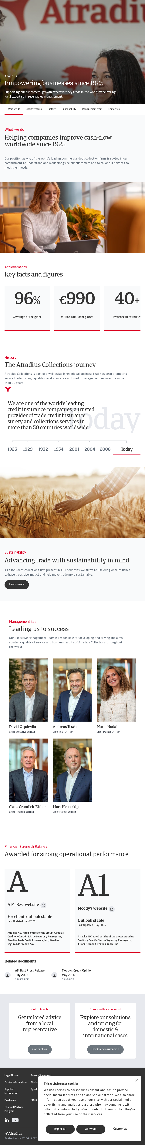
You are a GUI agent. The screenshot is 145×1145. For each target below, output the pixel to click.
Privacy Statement (41, 1075)
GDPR (34, 1100)
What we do (14, 109)
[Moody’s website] (112, 909)
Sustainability (69, 109)
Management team (92, 109)
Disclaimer (10, 1100)
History (52, 109)
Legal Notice (12, 1075)
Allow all (90, 1129)
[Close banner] (137, 1081)
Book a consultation (105, 1049)
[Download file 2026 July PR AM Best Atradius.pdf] (8, 975)
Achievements (34, 109)
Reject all (60, 1129)
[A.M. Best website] (43, 905)
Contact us (114, 109)
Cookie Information (16, 1082)
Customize (120, 1128)
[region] (72, 308)
